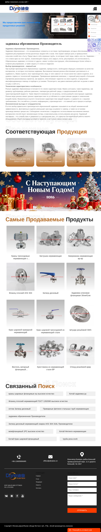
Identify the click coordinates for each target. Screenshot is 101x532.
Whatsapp (93, 32)
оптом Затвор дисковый (19, 409)
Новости (38, 485)
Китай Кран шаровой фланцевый (24, 439)
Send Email (94, 24)
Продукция (39, 482)
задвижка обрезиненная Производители (27, 416)
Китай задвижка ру (77, 394)
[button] (92, 152)
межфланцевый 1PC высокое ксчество (26, 431)
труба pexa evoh (70, 439)
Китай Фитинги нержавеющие (72, 431)
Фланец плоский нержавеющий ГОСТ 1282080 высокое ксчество (38, 401)
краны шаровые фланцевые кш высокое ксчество (31, 394)
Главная (38, 476)
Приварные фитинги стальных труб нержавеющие (66, 409)
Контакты (38, 488)
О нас (37, 479)
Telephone (93, 28)
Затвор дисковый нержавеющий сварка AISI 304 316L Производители (40, 424)
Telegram (93, 36)
